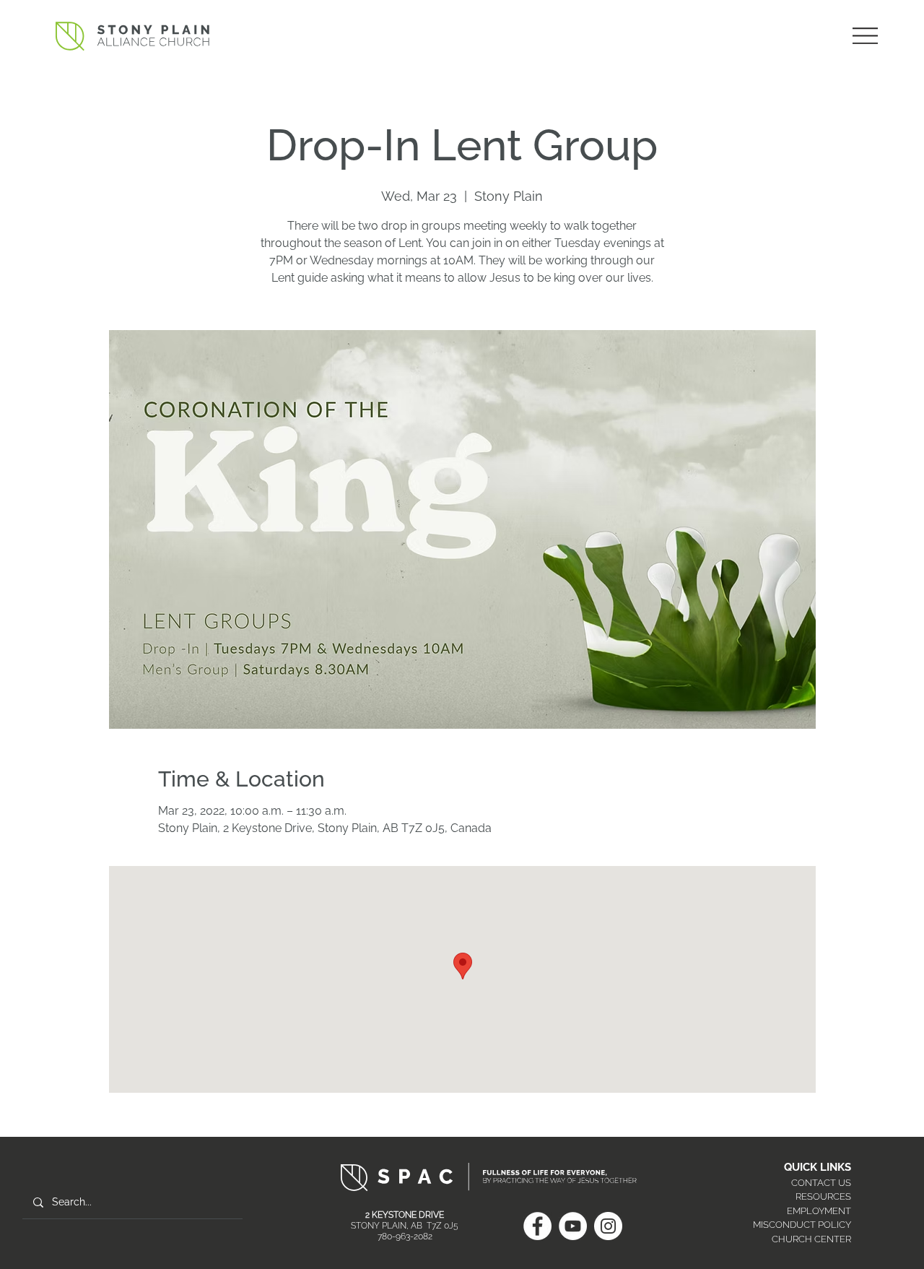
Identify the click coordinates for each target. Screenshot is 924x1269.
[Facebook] (537, 1226)
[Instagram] (608, 1226)
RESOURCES (823, 1196)
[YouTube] (573, 1226)
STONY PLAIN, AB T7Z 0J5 (404, 1226)
